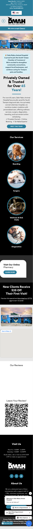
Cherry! (22, 28)
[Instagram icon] (16, 476)
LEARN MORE (10, 272)
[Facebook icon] (12, 476)
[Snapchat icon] (21, 476)
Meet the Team (16, 126)
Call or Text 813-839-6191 (16, 8)
